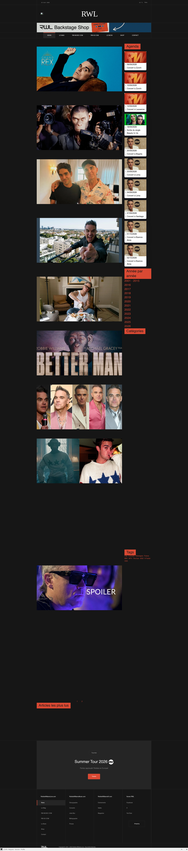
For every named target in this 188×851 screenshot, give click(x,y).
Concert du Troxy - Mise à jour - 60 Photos (122, 722)
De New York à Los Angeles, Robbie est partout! (76, 431)
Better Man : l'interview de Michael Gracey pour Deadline (76, 641)
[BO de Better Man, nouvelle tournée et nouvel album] (79, 493)
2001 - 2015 (131, 281)
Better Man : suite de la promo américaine (71, 324)
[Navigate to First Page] (68, 701)
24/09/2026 (132, 193)
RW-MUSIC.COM (77, 35)
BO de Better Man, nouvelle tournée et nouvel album (74, 499)
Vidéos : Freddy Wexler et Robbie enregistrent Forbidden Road (75, 209)
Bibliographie (73, 818)
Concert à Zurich (134, 68)
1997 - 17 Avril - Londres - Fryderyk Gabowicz (67, 713)
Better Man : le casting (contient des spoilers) (74, 665)
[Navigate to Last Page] (92, 701)
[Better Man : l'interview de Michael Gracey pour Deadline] (79, 636)
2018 (127, 293)
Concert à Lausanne (136, 109)
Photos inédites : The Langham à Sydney (64, 722)
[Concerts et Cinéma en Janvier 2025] (67, 524)
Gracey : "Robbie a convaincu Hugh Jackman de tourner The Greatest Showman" (77, 514)
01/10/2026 (132, 234)
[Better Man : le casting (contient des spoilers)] (74, 662)
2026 (127, 326)
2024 (127, 318)
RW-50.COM (95, 35)
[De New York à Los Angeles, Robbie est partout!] (79, 407)
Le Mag (61, 35)
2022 (127, 309)
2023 (127, 314)
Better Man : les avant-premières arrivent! (71, 377)
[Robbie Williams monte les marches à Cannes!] (75, 688)
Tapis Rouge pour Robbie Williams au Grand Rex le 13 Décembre (79, 96)
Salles (100, 808)
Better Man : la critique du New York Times (72, 654)
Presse (71, 824)
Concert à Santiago (135, 217)
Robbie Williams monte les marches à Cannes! (75, 691)
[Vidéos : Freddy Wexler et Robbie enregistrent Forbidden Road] (79, 182)
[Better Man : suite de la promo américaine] (79, 299)
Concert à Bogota (134, 154)
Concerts (72, 808)
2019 (127, 297)
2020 (127, 301)
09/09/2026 (132, 65)
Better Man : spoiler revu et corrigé (66, 612)
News (49, 35)
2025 (127, 322)
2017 (127, 289)
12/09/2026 (132, 106)
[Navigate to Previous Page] (72, 701)
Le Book (110, 35)
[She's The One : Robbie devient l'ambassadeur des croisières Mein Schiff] (79, 551)
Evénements (102, 802)
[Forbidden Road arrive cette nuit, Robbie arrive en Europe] (79, 240)
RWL (89, 14)
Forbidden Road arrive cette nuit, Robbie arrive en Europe (78, 267)
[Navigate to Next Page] (87, 701)
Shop (122, 35)
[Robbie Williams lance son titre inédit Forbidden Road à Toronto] (79, 620)
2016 (127, 285)
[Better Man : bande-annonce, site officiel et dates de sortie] (79, 535)
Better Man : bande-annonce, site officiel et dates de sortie (77, 541)
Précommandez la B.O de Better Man (68, 152)
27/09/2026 (132, 213)
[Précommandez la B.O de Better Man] (79, 128)
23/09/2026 (132, 172)
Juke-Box (72, 813)
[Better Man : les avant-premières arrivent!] (79, 353)
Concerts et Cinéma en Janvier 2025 (67, 527)
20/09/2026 (132, 151)
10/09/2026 (132, 85)
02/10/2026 (132, 258)
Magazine (101, 813)
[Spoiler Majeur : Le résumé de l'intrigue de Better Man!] (79, 673)
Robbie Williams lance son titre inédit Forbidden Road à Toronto (76, 626)
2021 (127, 305)
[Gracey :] (79, 509)
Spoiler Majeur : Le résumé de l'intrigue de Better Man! (77, 678)
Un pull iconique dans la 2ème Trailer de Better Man (79, 485)
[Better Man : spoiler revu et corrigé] (79, 588)
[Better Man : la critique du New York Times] (72, 651)
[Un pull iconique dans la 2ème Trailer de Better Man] (79, 461)
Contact (135, 35)
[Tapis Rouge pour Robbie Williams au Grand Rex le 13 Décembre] (79, 69)
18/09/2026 (132, 127)
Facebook (130, 802)
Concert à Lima (133, 175)
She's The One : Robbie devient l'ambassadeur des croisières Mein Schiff (79, 556)
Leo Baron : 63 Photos (53, 730)
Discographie (73, 802)
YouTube (129, 813)
